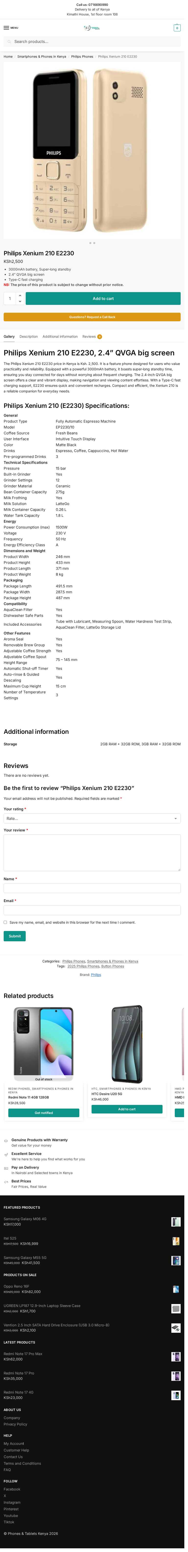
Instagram (12, 1502)
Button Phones (112, 966)
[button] (177, 28)
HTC (95, 1088)
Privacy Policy (15, 1424)
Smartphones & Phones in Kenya (41, 56)
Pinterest (11, 1509)
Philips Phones (82, 56)
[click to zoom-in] (92, 150)
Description (29, 336)
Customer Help (16, 1450)
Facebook (12, 1489)
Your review (16, 830)
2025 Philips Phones (83, 966)
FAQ (7, 1470)
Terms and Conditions (22, 1463)
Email (10, 900)
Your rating (15, 809)
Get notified (44, 1113)
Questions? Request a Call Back (92, 317)
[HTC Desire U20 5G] (127, 1044)
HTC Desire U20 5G (107, 1094)
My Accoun (13, 1443)
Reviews (91, 336)
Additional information (60, 336)
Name (10, 879)
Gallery (9, 336)
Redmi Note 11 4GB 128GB (28, 1097)
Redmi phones (19, 1088)
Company (12, 1418)
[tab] (9, 335)
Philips (96, 975)
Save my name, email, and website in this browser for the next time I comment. (73, 922)
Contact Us (13, 1457)
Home (8, 56)
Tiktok (9, 1522)
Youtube (11, 1515)
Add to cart (103, 298)
